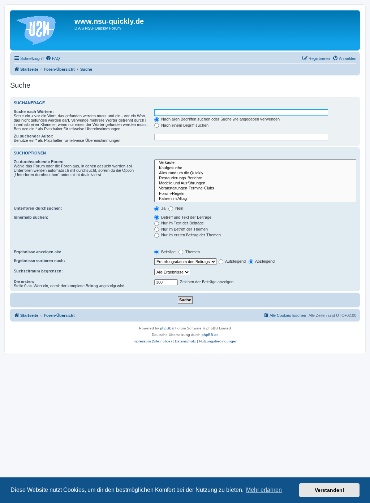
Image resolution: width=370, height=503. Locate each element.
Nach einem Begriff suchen (184, 125)
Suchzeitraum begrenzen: (38, 271)
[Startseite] (43, 30)
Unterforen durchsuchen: (38, 208)
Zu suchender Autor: (33, 136)
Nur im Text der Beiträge (182, 223)
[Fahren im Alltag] (255, 198)
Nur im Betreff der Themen (184, 229)
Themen (192, 252)
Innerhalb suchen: (31, 217)
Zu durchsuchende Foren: (39, 161)
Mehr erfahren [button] (264, 490)
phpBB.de (210, 335)
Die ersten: (24, 281)
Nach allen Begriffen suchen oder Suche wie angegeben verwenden (220, 119)
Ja (162, 208)
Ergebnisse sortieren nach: (39, 260)
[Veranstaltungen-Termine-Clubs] (255, 188)
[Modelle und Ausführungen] (255, 183)
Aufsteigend (235, 261)
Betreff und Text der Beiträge (185, 217)
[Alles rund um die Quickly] (255, 173)
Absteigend (264, 261)
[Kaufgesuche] (255, 168)
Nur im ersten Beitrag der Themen (190, 235)
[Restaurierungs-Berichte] (255, 178)
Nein (178, 208)
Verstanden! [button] (329, 490)
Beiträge (168, 252)
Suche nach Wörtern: (34, 111)
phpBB (166, 328)
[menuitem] (53, 58)
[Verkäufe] (255, 162)
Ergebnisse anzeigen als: (37, 252)
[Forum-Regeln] (255, 193)
